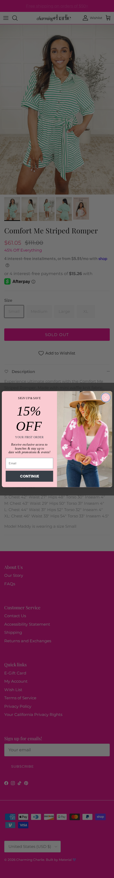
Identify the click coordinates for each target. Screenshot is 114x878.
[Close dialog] (105, 397)
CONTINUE (29, 476)
